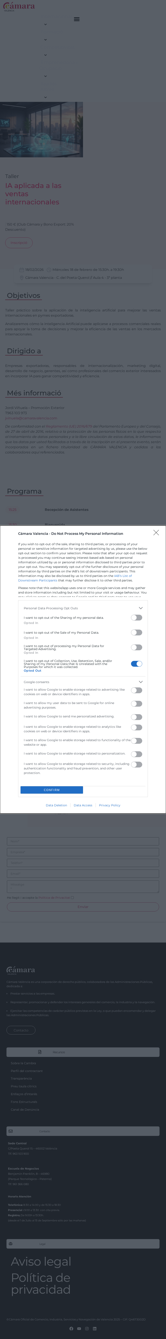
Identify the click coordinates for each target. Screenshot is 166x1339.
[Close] (157, 534)
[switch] (136, 618)
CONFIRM (52, 790)
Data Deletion (56, 805)
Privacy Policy (109, 805)
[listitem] (83, 608)
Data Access (83, 805)
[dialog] (83, 669)
